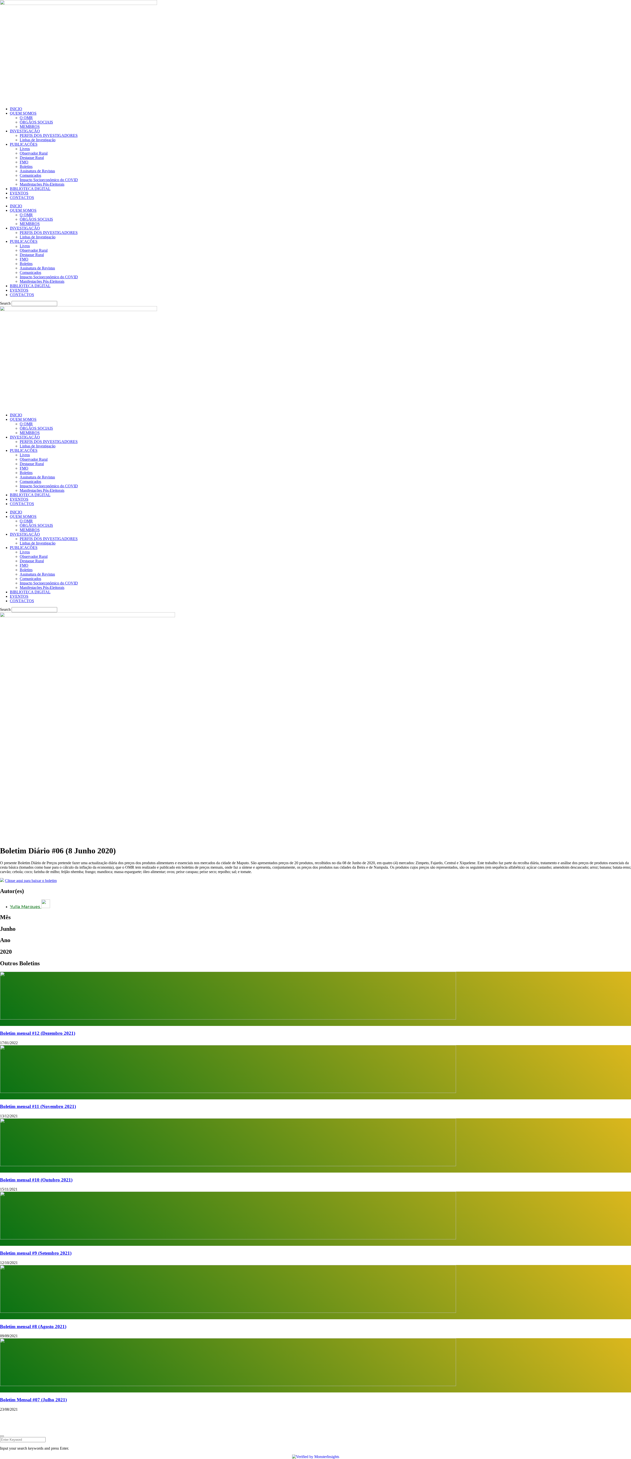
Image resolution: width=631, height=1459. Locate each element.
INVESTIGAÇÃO (25, 131)
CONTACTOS (22, 197)
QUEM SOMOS (23, 113)
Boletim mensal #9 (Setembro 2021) (35, 1253)
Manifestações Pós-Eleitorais (42, 184)
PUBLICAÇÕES (23, 144)
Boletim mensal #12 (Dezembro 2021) (37, 1033)
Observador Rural (34, 153)
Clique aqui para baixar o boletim (31, 881)
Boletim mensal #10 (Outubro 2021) (36, 1179)
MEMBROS (30, 126)
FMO (24, 162)
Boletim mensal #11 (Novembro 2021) (38, 1106)
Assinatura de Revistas (37, 171)
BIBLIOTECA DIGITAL (30, 189)
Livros (25, 149)
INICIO (16, 109)
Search (5, 303)
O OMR (26, 118)
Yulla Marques (25, 906)
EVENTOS (19, 193)
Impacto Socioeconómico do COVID (49, 180)
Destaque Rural (32, 158)
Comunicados (30, 175)
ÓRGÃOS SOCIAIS (36, 122)
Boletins (26, 166)
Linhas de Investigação (37, 140)
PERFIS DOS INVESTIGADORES (49, 135)
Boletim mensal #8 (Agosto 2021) (33, 1326)
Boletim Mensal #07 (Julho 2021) (33, 1399)
